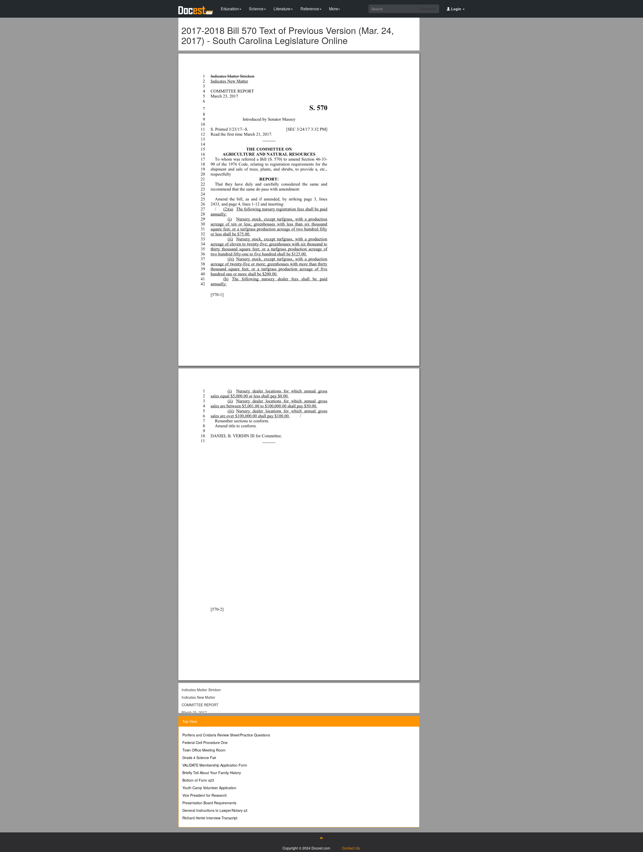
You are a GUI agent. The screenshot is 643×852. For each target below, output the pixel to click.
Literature (282, 9)
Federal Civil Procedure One (205, 742)
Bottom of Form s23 (198, 780)
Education (230, 9)
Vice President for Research (204, 795)
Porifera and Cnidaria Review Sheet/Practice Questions (226, 734)
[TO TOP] (321, 837)
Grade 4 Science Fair (199, 757)
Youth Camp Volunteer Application (209, 787)
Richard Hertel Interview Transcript (209, 817)
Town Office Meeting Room (204, 750)
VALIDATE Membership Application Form (214, 765)
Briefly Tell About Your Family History (211, 772)
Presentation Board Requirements (209, 802)
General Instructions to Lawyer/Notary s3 (214, 810)
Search (429, 8)
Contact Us (351, 847)
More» (334, 9)
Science (256, 9)
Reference (309, 9)
